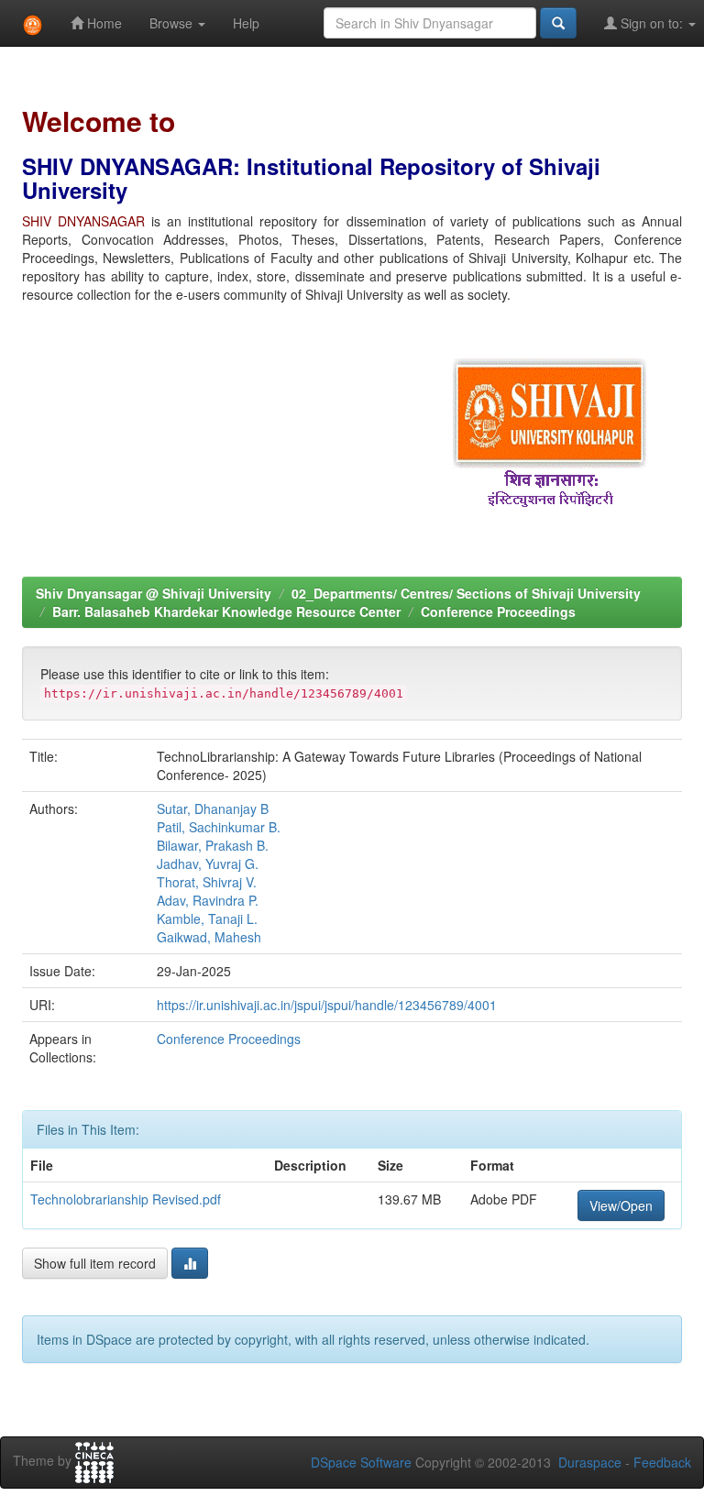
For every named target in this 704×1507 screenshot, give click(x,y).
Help (246, 23)
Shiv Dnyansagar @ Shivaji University (153, 593)
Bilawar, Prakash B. (213, 845)
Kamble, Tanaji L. (207, 918)
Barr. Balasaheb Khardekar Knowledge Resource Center (226, 611)
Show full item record (95, 1263)
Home (102, 23)
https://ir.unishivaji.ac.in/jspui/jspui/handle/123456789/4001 (327, 1005)
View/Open (621, 1205)
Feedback (662, 1462)
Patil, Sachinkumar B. (218, 827)
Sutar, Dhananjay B (213, 808)
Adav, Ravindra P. (207, 900)
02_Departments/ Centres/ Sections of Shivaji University (466, 593)
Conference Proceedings (498, 611)
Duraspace (590, 1462)
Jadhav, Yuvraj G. (207, 863)
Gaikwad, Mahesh (209, 937)
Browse (172, 23)
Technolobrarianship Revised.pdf (125, 1199)
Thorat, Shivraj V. (207, 882)
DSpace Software (361, 1462)
